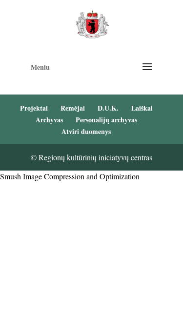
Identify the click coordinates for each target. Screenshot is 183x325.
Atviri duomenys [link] (86, 131)
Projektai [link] (34, 108)
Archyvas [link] (49, 120)
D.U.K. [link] (108, 108)
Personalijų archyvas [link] (106, 120)
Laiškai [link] (142, 108)
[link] (92, 23)
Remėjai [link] (73, 108)
